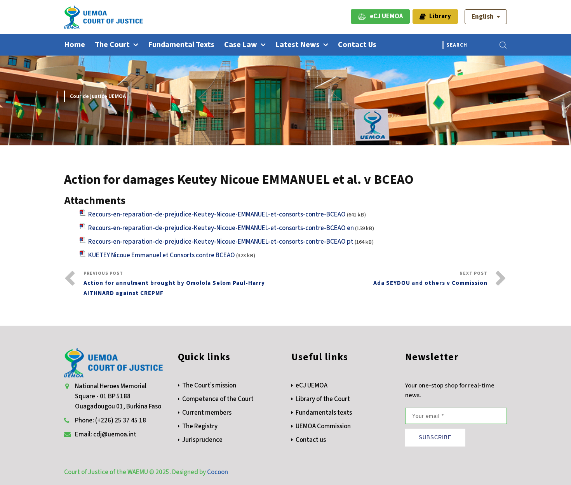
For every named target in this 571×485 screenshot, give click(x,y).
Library (438, 16)
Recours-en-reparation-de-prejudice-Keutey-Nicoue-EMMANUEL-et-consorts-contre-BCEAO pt (220, 241)
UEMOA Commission (323, 426)
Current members (207, 412)
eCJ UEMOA (384, 16)
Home (74, 44)
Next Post (430, 278)
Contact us (357, 44)
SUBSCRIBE (435, 437)
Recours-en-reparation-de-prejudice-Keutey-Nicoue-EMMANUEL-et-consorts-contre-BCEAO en (221, 228)
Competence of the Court (218, 399)
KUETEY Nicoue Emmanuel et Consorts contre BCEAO (161, 255)
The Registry (200, 426)
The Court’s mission (209, 385)
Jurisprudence (202, 440)
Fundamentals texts (324, 412)
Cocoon (217, 472)
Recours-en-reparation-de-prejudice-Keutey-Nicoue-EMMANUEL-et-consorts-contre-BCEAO (217, 214)
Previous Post (174, 283)
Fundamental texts (181, 44)
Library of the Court (323, 399)
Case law (240, 44)
